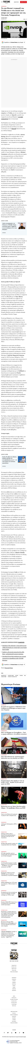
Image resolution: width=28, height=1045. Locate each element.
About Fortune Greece (14, 1011)
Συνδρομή (14, 1019)
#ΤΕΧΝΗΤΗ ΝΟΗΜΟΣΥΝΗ (12, 676)
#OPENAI (21, 675)
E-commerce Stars (14, 1002)
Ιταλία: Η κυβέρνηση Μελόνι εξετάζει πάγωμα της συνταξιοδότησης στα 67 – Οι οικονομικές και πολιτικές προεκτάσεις (9, 460)
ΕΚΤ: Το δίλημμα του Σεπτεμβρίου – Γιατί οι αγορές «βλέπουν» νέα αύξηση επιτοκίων (14, 733)
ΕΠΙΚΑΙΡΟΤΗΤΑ (4, 730)
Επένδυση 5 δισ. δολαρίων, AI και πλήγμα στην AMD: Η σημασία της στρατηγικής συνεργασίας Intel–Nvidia (14, 647)
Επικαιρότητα (14, 977)
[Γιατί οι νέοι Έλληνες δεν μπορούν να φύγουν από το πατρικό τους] (22, 816)
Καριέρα (14, 987)
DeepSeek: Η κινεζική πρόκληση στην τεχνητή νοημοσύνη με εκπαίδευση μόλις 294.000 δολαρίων (14, 658)
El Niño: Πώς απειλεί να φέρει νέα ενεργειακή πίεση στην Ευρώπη (9, 844)
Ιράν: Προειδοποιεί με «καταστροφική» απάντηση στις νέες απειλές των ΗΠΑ (12, 757)
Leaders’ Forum (14, 968)
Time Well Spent (14, 1004)
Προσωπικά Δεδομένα (14, 1022)
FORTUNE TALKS (4, 910)
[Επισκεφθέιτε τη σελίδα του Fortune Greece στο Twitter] (7, 1032)
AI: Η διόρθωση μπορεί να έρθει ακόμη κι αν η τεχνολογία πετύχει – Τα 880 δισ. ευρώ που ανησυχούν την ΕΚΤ (9, 865)
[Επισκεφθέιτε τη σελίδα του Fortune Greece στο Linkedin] (11, 1032)
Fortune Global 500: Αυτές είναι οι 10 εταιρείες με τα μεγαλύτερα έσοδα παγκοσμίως (9, 903)
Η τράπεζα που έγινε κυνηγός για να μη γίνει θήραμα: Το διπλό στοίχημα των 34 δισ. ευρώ (9, 894)
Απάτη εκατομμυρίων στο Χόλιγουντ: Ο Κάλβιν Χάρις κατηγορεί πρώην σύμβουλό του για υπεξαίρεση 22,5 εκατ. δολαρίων (9, 226)
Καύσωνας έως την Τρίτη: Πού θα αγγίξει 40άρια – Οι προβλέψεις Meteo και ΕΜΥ (13, 807)
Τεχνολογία (14, 982)
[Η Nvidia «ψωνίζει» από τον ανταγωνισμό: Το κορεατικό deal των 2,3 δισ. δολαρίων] (22, 855)
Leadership (14, 988)
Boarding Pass (14, 997)
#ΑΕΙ (25, 675)
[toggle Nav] (1, 2)
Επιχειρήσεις (14, 979)
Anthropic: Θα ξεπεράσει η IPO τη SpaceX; (9, 824)
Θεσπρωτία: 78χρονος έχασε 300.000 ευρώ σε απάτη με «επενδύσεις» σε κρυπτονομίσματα (9, 874)
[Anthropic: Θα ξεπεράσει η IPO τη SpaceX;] (22, 826)
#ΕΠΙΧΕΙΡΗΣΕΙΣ (4, 675)
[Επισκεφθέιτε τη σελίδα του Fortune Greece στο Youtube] (15, 1033)
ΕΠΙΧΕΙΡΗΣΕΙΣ (3, 6)
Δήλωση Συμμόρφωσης (14, 1014)
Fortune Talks (14, 970)
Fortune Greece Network (14, 971)
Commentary (14, 990)
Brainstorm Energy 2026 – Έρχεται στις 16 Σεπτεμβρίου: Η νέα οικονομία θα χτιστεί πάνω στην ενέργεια (8, 924)
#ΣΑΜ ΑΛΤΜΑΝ (3, 676)
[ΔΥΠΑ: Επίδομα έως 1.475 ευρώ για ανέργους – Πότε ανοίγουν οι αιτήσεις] (22, 885)
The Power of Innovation (14, 999)
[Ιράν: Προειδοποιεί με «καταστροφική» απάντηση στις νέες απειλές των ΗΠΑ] (14, 745)
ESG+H (14, 996)
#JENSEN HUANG (11, 675)
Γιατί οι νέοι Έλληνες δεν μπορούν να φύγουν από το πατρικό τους (9, 814)
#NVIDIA (16, 675)
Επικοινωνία (14, 1016)
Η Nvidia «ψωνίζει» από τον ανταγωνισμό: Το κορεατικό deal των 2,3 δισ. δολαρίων (9, 854)
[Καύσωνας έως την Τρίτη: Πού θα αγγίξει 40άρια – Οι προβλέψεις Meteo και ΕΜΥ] (14, 795)
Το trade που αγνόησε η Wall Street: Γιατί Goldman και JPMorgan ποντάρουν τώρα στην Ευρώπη (13, 708)
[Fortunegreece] (6, 2)
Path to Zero (14, 1005)
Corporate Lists (14, 965)
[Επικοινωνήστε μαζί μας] (23, 1032)
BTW (25, 1036)
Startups (14, 985)
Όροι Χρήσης (14, 1021)
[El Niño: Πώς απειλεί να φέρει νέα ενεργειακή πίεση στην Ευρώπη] (22, 846)
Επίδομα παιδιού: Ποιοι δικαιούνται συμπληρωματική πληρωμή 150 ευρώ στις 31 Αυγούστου (8, 836)
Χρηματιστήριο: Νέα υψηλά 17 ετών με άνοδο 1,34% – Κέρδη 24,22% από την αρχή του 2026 (12, 782)
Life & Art (14, 980)
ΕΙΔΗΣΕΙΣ (21, 642)
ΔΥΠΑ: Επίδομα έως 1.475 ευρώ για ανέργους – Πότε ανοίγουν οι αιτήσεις (9, 884)
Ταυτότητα (14, 1013)
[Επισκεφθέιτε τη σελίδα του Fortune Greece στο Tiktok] (19, 1032)
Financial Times (9, 668)
